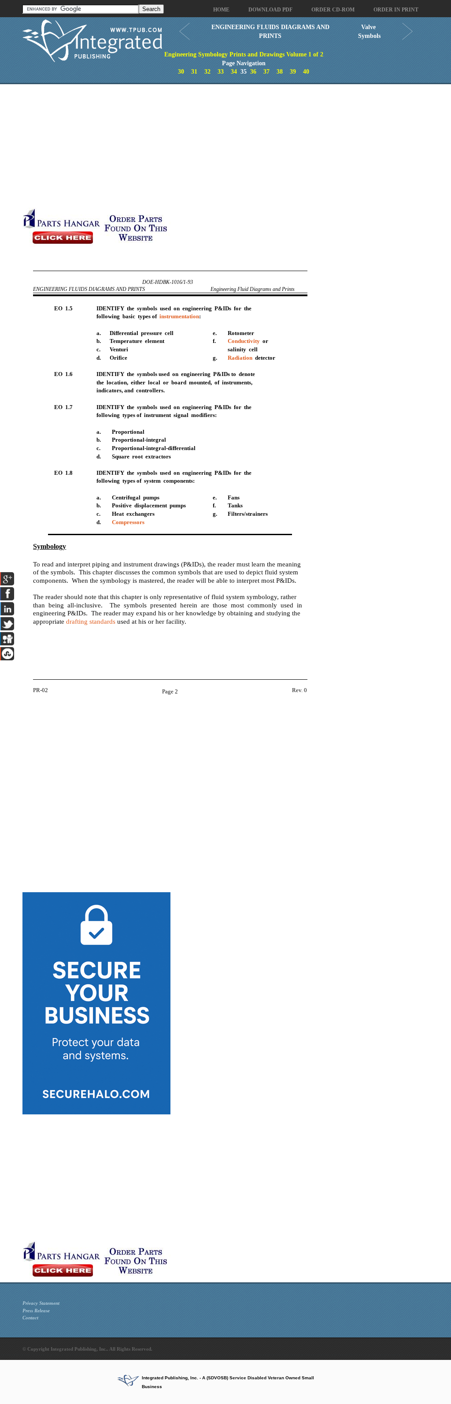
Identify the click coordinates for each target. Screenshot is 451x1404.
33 (221, 71)
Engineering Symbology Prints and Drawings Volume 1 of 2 (243, 54)
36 (253, 71)
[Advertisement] (209, 146)
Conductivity (244, 341)
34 (234, 71)
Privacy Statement (40, 1303)
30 (181, 71)
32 (207, 71)
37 (266, 71)
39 (293, 71)
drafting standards (90, 621)
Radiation (240, 357)
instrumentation (179, 316)
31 (194, 71)
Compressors (128, 522)
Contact (30, 1317)
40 (306, 71)
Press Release (36, 1310)
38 (280, 71)
